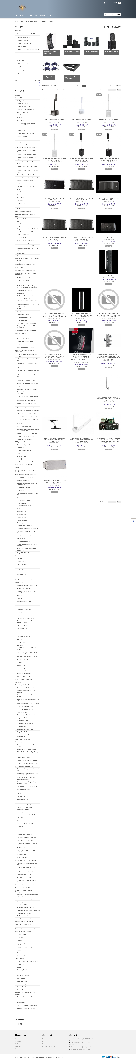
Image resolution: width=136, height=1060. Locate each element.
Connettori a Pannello (23, 314)
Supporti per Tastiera (22, 732)
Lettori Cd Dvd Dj (21, 456)
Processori (20, 200)
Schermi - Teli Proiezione (24, 999)
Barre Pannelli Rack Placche (25, 706)
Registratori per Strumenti (24, 913)
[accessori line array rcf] (112, 41)
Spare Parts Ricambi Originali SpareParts (26, 147)
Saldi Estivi (18, 95)
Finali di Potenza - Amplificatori (25, 805)
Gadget (17, 467)
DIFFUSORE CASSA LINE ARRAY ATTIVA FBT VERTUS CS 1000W (81, 120)
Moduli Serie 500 (21, 514)
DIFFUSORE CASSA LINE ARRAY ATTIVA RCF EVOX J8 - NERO (109, 159)
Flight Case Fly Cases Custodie (23, 464)
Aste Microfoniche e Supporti (25, 477)
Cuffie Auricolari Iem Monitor (22, 333)
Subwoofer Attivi (21, 854)
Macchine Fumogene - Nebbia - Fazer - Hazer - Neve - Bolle (27, 653)
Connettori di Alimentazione (24, 317)
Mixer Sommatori (21, 503)
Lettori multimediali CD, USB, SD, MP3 (27, 416)
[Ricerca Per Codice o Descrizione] (119, 14)
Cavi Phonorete (21, 312)
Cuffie (18, 183)
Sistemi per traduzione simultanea (26, 436)
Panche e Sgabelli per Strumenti (26, 715)
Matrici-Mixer (20, 423)
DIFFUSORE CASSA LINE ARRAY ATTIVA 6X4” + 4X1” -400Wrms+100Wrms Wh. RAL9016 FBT (54, 315)
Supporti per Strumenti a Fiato (25, 729)
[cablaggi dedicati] (51, 66)
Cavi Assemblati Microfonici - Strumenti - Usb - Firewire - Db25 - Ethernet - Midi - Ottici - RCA (28, 300)
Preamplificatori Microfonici (24, 525)
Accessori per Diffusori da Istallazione (27, 408)
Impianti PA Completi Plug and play (26, 413)
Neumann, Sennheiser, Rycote (23, 739)
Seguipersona (21, 665)
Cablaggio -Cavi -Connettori (24, 480)
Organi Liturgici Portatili (23, 757)
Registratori (20, 209)
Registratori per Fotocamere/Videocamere (28, 910)
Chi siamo (23, 15)
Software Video (21, 1002)
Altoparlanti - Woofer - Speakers (25, 226)
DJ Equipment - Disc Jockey (23, 442)
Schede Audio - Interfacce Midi (25, 133)
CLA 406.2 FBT (108, 275)
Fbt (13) (19, 67)
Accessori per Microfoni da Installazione (28, 410)
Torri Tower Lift (21, 978)
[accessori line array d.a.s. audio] (51, 41)
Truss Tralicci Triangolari (23, 989)
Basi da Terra (20, 964)
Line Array (44, 21)
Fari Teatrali (20, 639)
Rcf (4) (19, 73)
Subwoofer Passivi (22, 857)
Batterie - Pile (19, 267)
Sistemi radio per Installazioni (25, 439)
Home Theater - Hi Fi (20, 555)
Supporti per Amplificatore (24, 718)
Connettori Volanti (22, 320)
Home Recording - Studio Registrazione (25, 474)
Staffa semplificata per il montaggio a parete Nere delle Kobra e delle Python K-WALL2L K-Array (108, 398)
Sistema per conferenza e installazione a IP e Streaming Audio (28, 429)
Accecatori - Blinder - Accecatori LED (27, 585)
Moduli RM (20, 508)
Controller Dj (20, 447)
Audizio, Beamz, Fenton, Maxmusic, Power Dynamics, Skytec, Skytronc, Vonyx (27, 263)
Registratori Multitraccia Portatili (25, 907)
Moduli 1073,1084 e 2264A (24, 506)
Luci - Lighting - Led (22, 112)
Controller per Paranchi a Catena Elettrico (28, 872)
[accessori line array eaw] (71, 41)
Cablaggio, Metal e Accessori (25, 101)
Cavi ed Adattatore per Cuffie (25, 341)
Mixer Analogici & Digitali (24, 500)
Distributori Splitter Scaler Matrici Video (27, 997)
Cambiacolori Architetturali (24, 601)
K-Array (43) (20, 70)
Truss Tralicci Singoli (22, 987)
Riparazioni (33, 15)
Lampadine (20, 645)
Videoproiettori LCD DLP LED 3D (26, 1008)
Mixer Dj (19, 459)
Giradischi (20, 453)
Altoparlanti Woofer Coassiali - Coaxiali (27, 229)
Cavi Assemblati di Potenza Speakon (27, 296)
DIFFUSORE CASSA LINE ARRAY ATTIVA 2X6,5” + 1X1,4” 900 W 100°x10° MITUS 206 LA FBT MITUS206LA (109, 315)
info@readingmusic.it (85, 1047)
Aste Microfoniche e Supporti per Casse (28, 786)
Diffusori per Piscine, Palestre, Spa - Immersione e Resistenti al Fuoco (27, 379)
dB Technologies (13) (22, 63)
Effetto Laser (20, 615)
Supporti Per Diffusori (23, 553)
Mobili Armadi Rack (22, 712)
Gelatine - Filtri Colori (22, 642)
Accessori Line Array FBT (24, 40)
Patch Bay (20, 523)
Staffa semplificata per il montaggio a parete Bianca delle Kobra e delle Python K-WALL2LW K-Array (81, 439)
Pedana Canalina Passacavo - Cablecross (26, 884)
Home (16, 21)
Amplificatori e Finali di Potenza (25, 180)
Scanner (19, 662)
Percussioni (20, 940)
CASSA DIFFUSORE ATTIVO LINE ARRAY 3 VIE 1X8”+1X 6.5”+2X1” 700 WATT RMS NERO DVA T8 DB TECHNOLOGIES (54, 481)
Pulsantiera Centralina (23, 659)
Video (18, 139)
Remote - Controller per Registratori (26, 919)
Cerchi (19, 967)
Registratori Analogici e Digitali (25, 535)
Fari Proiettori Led (22, 628)
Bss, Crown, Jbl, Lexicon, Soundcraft (25, 270)
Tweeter (19, 256)
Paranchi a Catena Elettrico (24, 877)
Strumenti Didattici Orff (23, 956)
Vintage (19, 142)
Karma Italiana (19, 577)
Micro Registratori (22, 902)
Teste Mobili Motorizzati (23, 676)
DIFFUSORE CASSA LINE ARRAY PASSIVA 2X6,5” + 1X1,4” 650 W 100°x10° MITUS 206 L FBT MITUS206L (54, 356)
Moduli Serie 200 (21, 511)
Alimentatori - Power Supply (24, 283)
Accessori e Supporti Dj (23, 445)
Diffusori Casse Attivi (22, 796)
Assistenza (45, 1048)
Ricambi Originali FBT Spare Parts (26, 154)
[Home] (16, 16)
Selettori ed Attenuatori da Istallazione (27, 389)
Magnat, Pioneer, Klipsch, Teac (23, 679)
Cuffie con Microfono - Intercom (25, 347)
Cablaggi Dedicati (22, 46)
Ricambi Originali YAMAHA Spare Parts (27, 178)
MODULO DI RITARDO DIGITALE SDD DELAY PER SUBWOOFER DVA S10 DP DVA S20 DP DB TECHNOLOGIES (108, 439)
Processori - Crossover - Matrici (25, 840)
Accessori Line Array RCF (24, 43)
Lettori (19, 189)
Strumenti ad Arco (22, 953)
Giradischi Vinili (21, 561)
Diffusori (19, 558)
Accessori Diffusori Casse (24, 277)
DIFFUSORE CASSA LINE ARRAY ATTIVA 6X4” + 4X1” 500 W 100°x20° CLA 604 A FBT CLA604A (81, 315)
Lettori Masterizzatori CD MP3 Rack (27, 815)
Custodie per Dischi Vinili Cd (24, 450)
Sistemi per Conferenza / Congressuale (27, 433)
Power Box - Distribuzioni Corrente (26, 323)
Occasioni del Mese (20, 98)
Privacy (44, 1041)
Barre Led (19, 598)
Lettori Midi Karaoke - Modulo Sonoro (25, 580)
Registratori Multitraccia (23, 904)
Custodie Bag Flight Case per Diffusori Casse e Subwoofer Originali (27, 774)
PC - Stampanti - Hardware (24, 127)
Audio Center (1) (21, 60)
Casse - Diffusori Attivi (23, 103)
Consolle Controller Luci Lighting (25, 604)
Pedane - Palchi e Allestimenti (23, 887)
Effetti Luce (20, 612)
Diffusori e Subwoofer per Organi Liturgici (28, 752)
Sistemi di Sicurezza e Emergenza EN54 (26, 929)
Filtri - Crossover (21, 237)
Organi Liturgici (21, 754)
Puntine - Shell (21, 570)
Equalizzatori (20, 802)
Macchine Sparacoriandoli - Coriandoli (27, 656)
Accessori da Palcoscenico (24, 588)
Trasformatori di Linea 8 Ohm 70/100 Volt (28, 400)
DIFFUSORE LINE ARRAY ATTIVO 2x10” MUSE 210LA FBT (81, 238)
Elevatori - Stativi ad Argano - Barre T (27, 618)
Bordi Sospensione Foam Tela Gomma (27, 231)
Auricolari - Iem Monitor (23, 338)
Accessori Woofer (22, 219)
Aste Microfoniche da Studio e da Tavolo (28, 703)
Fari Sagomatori (21, 633)
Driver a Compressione (23, 234)
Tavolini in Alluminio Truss (24, 975)
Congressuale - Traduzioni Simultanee (25, 330)
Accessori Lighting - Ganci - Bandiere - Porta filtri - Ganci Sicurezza (27, 591)
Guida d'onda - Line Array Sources (26, 240)
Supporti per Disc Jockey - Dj (25, 723)
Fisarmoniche (20, 937)
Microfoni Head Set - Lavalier (25, 823)
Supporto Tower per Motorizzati (25, 972)
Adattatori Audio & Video (23, 280)
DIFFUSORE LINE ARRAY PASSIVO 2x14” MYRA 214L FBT (108, 199)
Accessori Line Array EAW (24, 37)
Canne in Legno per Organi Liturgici (26, 749)
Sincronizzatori (21, 538)
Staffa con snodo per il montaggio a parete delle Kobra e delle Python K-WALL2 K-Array (54, 439)
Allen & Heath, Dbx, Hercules (23, 211)
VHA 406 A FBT (108, 237)
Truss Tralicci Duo (22, 981)
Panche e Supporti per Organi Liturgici (27, 760)
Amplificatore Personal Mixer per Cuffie (27, 336)
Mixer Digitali (20, 120)
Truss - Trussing (19, 958)
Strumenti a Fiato (21, 950)
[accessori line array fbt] (91, 41)
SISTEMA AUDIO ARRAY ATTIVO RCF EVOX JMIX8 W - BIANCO (54, 159)
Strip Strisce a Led (22, 670)
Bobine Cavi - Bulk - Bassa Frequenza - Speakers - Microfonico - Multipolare (27, 286)
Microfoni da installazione (24, 426)
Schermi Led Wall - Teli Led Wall (24, 921)
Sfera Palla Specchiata (23, 668)
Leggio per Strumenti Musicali (25, 709)
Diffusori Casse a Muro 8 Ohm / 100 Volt (28, 363)
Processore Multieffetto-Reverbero (26, 837)
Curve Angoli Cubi (22, 970)
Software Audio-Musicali (23, 541)
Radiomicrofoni (21, 130)
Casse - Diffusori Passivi (24, 106)
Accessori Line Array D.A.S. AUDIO (26, 34)
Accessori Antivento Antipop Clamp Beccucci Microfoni (26, 782)
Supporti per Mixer (22, 726)
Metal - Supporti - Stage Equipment (24, 685)
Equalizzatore (21, 490)
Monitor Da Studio (22, 520)
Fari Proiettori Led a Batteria (24, 631)
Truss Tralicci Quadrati (23, 984)
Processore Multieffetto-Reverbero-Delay (28, 528)
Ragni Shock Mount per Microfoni (26, 206)
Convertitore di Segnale (23, 487)
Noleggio (43, 15)
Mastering (18, 682)
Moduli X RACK (21, 517)
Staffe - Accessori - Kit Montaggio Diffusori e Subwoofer (26, 778)
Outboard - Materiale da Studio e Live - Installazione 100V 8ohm (27, 124)
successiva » (111, 89)
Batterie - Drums (21, 934)
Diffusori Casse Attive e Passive (26, 186)
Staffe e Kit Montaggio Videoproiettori (27, 1005)
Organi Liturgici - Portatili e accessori (25, 742)
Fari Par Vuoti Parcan (23, 625)
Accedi (108, 3)
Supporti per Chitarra (22, 720)
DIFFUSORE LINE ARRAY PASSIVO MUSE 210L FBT (54, 199)
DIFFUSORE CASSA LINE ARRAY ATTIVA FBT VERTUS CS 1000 (54, 120)
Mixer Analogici (21, 117)
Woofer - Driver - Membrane (24, 144)
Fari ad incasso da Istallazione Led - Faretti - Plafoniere (27, 621)
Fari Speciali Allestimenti (23, 636)
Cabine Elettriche (21, 293)
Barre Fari (19, 595)
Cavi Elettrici (20, 309)
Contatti (51, 15)
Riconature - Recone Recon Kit (25, 246)
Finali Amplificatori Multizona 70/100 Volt (28, 383)
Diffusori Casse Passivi (23, 799)
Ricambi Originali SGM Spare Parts (26, 175)
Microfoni (19, 115)
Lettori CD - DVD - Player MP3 (25, 109)
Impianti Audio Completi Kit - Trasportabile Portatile (24, 808)
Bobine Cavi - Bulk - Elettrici (24, 290)
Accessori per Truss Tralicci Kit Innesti (27, 961)
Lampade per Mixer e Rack (24, 812)
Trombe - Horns (21, 253)
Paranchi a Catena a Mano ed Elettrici (25, 860)
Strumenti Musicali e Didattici (23, 931)
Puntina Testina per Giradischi (25, 461)
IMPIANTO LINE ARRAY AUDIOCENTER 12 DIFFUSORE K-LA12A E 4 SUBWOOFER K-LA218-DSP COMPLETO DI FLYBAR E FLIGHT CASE (81, 358)
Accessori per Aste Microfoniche (26, 687)
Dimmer (19, 607)
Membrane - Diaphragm (23, 243)
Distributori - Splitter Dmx (24, 609)
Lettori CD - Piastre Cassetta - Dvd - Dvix (28, 567)
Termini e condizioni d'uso (49, 1039)
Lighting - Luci (19, 582)
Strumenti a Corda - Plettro (24, 947)
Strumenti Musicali (22, 136)
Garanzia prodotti (47, 1044)
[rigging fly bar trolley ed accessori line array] (71, 66)
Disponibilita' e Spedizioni (49, 1046)
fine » (118, 89)
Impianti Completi (22, 564)
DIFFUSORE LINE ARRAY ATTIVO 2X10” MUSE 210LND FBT (81, 199)
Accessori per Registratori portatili (26, 899)
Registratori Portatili (22, 916)
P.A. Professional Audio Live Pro (30, 21)
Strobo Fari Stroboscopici (24, 673)
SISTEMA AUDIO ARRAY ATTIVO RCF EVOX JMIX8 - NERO (81, 159)
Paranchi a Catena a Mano (24, 874)
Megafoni (19, 386)
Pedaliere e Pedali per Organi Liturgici (27, 763)
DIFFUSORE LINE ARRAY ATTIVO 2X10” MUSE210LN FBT (54, 238)
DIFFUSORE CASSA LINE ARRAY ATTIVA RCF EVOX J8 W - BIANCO (108, 120)
